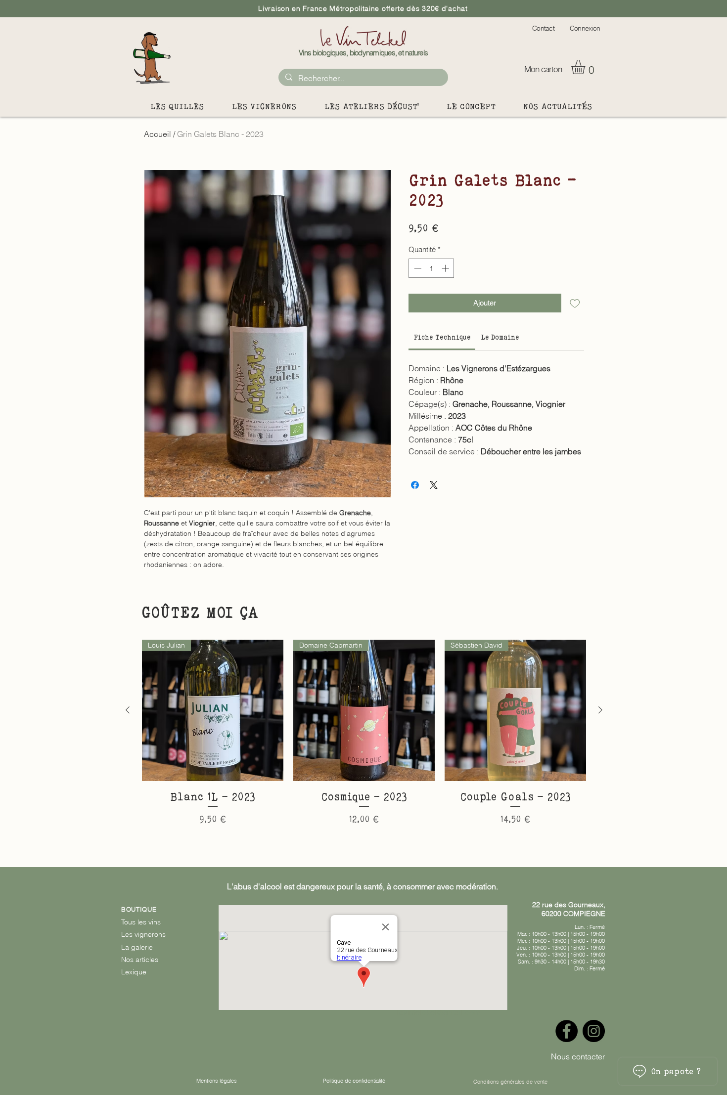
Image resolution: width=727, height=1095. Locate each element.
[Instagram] (594, 1031)
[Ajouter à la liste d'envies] (575, 303)
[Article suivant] (600, 710)
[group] (364, 740)
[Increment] (446, 268)
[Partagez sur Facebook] (415, 485)
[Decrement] (416, 268)
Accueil (157, 134)
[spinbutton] (431, 268)
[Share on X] (434, 485)
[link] (442, 337)
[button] (586, 67)
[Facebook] (566, 1031)
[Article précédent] (128, 710)
